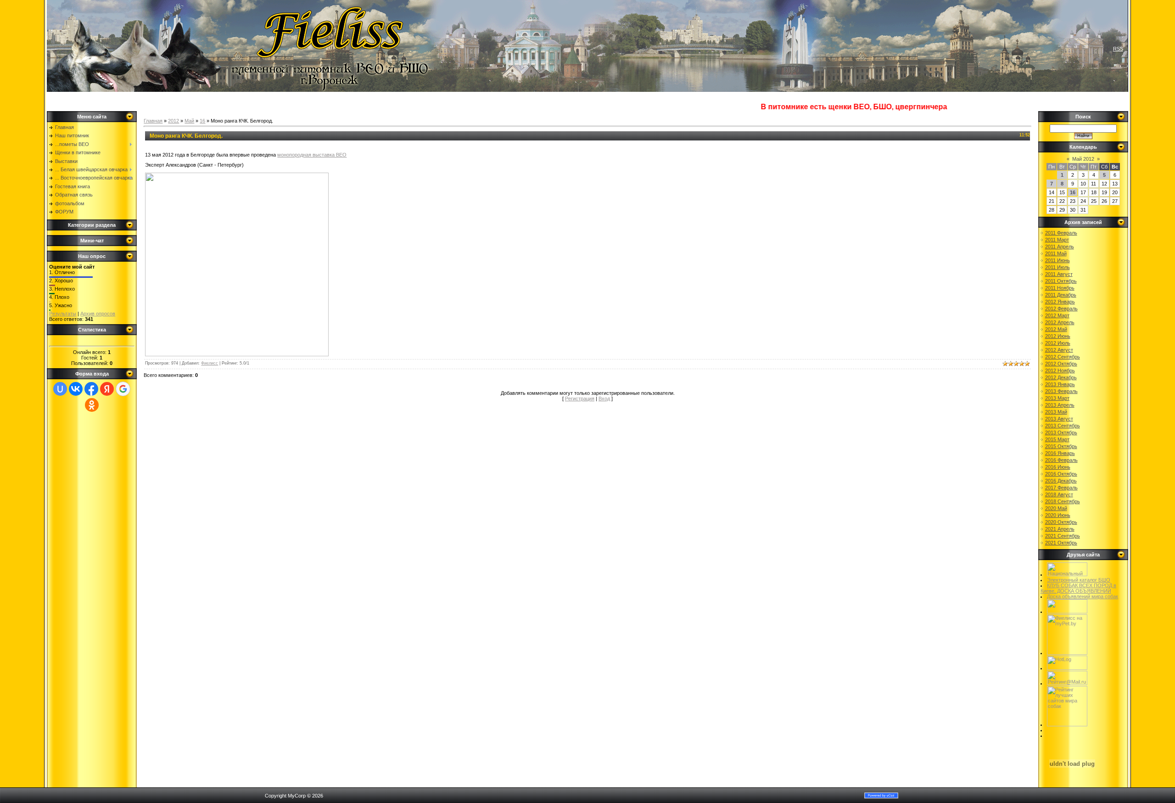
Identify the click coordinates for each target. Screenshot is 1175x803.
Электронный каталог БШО (1078, 580)
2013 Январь (1060, 384)
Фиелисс (209, 363)
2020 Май (1056, 508)
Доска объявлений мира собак (1082, 596)
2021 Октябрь (1061, 542)
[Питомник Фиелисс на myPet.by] (1067, 653)
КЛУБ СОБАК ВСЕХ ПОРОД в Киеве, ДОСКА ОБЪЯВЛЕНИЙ (1079, 588)
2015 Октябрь (1061, 446)
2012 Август (1059, 350)
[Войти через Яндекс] (107, 389)
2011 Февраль (1061, 233)
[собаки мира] (1067, 724)
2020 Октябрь (1061, 522)
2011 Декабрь (1060, 295)
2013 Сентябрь (1062, 425)
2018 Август (1059, 494)
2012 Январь (1060, 301)
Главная (153, 121)
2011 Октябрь (1061, 281)
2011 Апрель (1059, 246)
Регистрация (579, 398)
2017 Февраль (1061, 487)
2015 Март (1057, 439)
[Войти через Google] (123, 389)
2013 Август (1059, 418)
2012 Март (1057, 315)
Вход (604, 398)
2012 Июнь (1057, 336)
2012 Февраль (1061, 308)
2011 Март (1057, 239)
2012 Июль (1057, 343)
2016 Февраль (1061, 460)
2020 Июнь (1057, 515)
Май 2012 (1083, 159)
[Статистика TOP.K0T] (1067, 611)
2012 (173, 121)
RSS (1118, 48)
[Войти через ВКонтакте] (76, 389)
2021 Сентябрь (1062, 536)
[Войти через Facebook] (91, 389)
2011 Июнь (1057, 260)
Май (189, 121)
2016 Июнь (1057, 467)
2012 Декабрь (1061, 377)
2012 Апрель (1059, 322)
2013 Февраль (1061, 391)
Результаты (62, 313)
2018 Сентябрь (1062, 501)
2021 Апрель (1059, 529)
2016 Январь (1060, 453)
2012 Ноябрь (1060, 370)
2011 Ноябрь (1059, 288)
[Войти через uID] (60, 389)
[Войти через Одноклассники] (92, 405)
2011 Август (1059, 274)
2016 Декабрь (1061, 480)
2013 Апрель (1059, 405)
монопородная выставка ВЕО (312, 154)
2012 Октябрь (1061, 363)
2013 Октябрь (1061, 432)
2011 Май (1056, 253)
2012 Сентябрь (1062, 356)
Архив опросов (97, 313)
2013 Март (1057, 398)
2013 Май (1056, 412)
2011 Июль (1057, 267)
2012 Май (1056, 329)
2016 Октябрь (1061, 474)
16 (202, 121)
